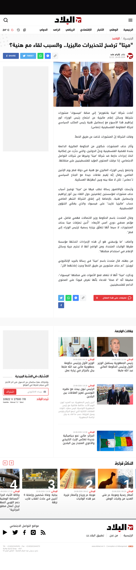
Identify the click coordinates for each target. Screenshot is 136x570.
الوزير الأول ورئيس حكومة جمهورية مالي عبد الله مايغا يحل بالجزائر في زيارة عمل (77, 367)
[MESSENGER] (48, 56)
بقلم (117, 56)
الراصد (56, 29)
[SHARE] (61, 305)
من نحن (114, 535)
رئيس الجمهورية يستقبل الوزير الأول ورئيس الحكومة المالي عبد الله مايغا (115, 367)
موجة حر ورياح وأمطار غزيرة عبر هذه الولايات (79, 496)
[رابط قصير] (55, 56)
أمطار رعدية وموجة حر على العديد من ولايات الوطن (117, 496)
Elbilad (68, 20)
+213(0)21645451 (13, 546)
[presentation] (11, 463)
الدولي (44, 29)
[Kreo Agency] (130, 546)
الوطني (113, 29)
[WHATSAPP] (40, 56)
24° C (6, 29)
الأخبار (100, 29)
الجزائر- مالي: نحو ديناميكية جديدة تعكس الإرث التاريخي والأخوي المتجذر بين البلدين (78, 439)
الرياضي (70, 29)
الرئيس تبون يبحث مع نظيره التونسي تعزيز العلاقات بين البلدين (78, 393)
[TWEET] (61, 298)
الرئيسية (128, 29)
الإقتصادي (86, 29)
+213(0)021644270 (33, 546)
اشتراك (10, 391)
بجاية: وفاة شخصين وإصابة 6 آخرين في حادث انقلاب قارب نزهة (40, 498)
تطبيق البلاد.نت (95, 535)
